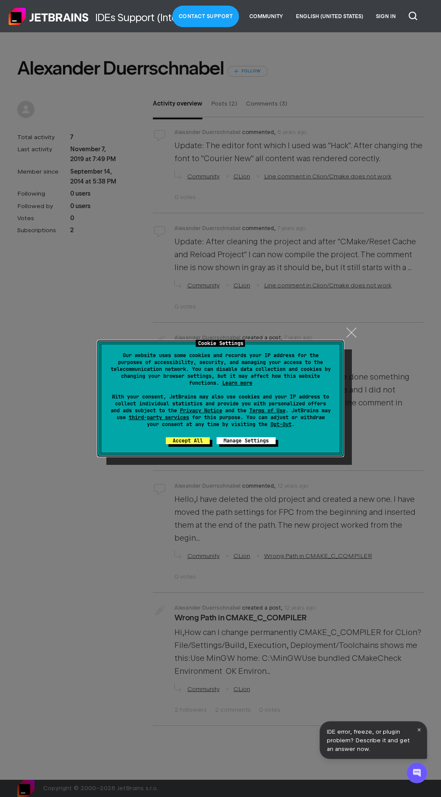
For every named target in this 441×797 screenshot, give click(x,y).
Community (266, 16)
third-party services (159, 417)
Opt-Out (281, 424)
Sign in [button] (386, 16)
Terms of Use (267, 410)
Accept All (188, 440)
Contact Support (206, 16)
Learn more (237, 383)
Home (49, 16)
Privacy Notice (201, 410)
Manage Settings (246, 440)
